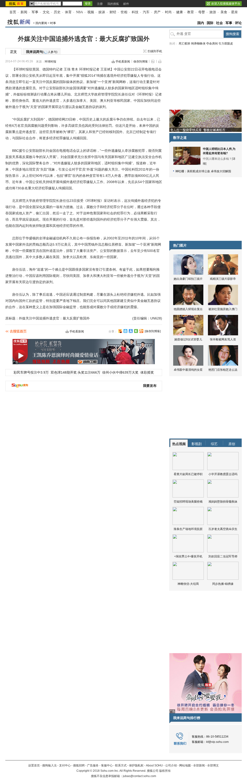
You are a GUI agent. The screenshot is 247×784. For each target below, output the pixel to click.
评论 (238, 23)
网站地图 (185, 765)
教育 (190, 12)
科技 (135, 12)
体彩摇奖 (147, 372)
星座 (234, 12)
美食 (223, 12)
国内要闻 (41, 23)
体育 (68, 12)
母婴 (201, 12)
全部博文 (213, 765)
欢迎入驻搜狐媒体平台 (225, 3)
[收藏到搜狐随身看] (136, 331)
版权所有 (165, 770)
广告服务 (93, 765)
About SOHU (154, 765)
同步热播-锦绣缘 (222, 584)
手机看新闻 (123, 61)
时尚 (168, 12)
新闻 (24, 12)
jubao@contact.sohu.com (139, 776)
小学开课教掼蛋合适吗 (222, 474)
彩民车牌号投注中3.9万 (31, 372)
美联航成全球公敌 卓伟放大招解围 (209, 171)
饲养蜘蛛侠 (198, 43)
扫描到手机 (155, 51)
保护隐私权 (136, 765)
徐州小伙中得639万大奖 (120, 372)
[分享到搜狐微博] (120, 331)
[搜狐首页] (16, 3)
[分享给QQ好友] (125, 331)
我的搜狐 (113, 4)
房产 (157, 12)
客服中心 (107, 765)
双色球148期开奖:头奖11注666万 (75, 372)
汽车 (146, 12)
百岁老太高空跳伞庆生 (222, 529)
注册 (100, 4)
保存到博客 (140, 61)
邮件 (126, 4)
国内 (200, 23)
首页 (12, 12)
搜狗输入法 (49, 765)
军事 (35, 12)
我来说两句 (41, 52)
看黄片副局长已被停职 (188, 474)
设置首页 (34, 765)
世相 (124, 12)
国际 (210, 23)
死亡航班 (184, 43)
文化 (46, 12)
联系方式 (121, 765)
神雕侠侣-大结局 (188, 584)
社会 (219, 23)
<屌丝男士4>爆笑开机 (188, 556)
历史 (57, 12)
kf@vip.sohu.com (217, 742)
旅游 (212, 12)
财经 (113, 12)
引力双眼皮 (226, 43)
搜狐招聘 (79, 765)
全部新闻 (199, 765)
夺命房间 (212, 43)
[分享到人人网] (131, 331)
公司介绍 (171, 765)
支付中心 (65, 765)
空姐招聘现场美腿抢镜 (188, 501)
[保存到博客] (153, 331)
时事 (53, 23)
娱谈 (101, 12)
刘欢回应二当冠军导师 (222, 556)
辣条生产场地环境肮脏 (188, 529)
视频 (90, 12)
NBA (79, 12)
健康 (179, 12)
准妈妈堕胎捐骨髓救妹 (222, 501)
